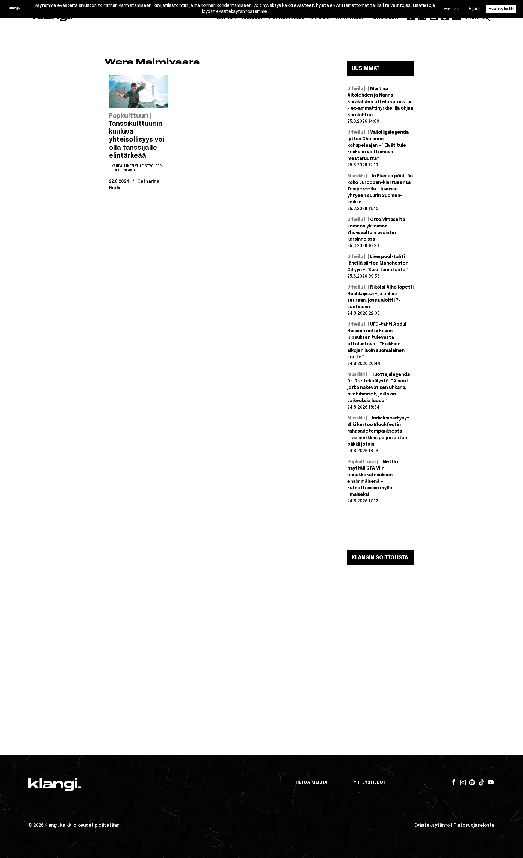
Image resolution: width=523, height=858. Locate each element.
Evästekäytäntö (432, 825)
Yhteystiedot (369, 782)
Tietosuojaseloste (474, 825)
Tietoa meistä (311, 782)
